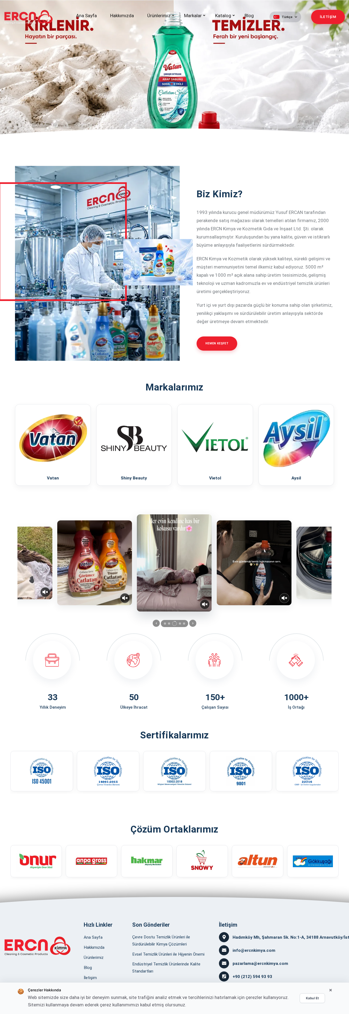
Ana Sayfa (86, 15)
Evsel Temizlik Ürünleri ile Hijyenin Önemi (168, 954)
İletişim (90, 977)
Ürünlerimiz (159, 15)
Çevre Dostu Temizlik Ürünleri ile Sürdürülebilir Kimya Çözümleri (161, 941)
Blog (249, 15)
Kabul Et (312, 998)
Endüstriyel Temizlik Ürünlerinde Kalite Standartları (166, 968)
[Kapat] (330, 990)
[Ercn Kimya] (37, 946)
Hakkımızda (122, 15)
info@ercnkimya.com (254, 950)
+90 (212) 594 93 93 (252, 976)
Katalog (223, 15)
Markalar (193, 15)
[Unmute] (45, 592)
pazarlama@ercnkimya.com (260, 963)
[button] (285, 16)
